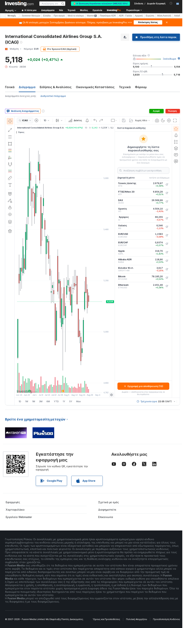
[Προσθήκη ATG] (166, 184)
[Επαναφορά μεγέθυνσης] (74, 388)
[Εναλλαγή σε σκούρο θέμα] (163, 120)
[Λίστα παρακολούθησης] (176, 129)
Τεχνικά (125, 87)
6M (48, 401)
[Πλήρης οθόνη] (175, 120)
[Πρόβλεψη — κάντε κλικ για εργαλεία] (10, 171)
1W (26, 401)
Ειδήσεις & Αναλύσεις (56, 87)
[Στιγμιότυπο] (157, 120)
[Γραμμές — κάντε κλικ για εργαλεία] (10, 130)
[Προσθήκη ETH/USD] (166, 286)
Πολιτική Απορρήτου (136, 619)
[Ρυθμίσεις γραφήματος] (169, 120)
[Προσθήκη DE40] (166, 201)
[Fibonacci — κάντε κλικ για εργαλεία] (10, 150)
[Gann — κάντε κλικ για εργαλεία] (10, 157)
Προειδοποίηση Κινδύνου (166, 619)
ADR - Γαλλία (125, 15)
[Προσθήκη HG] (166, 226)
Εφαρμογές (13, 502)
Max (78, 401)
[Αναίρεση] (95, 120)
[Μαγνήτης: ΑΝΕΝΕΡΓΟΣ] (10, 194)
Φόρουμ (141, 87)
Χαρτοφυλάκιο (15, 509)
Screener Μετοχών (31, 15)
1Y (64, 401)
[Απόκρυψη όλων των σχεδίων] (10, 214)
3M (40, 401)
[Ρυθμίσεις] (111, 395)
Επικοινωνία (105, 517)
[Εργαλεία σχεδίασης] (16, 261)
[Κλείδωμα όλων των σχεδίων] (10, 207)
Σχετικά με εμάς (108, 502)
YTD (56, 401)
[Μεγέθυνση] (59, 388)
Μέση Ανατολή (164, 15)
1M (33, 401)
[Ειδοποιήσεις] (176, 135)
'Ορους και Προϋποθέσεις (106, 619)
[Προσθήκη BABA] (166, 260)
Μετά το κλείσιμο (76, 15)
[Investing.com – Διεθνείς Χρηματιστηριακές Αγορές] (19, 3)
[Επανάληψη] (101, 120)
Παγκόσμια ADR (108, 15)
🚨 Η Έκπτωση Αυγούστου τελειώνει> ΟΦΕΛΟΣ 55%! (100, 3)
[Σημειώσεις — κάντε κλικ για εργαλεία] (10, 185)
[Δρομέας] (10, 121)
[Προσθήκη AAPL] (166, 252)
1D (20, 401)
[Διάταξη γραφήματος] (114, 120)
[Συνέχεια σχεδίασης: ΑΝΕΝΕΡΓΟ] (10, 200)
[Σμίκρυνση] (55, 388)
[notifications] (171, 3)
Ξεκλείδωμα (169, 58)
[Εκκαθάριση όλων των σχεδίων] (10, 231)
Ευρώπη (150, 15)
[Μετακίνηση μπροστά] (69, 388)
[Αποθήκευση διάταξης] (123, 120)
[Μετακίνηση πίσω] (64, 388)
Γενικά (9, 87)
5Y (70, 401)
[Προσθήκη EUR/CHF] (166, 243)
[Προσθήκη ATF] (166, 193)
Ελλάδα (47, 15)
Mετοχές (12, 15)
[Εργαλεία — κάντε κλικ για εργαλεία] (10, 178)
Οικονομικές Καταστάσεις (95, 87)
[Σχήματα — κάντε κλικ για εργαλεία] (10, 144)
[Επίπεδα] (10, 222)
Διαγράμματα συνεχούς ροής (20, 96)
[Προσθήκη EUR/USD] (166, 235)
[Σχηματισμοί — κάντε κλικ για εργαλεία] (10, 164)
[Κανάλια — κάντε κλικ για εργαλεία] (10, 137)
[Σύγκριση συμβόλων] (36, 120)
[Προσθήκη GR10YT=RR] (166, 269)
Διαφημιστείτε (107, 509)
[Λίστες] (176, 142)
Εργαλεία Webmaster (19, 517)
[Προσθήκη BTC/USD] (166, 277)
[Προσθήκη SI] (166, 218)
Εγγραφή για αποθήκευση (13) (145, 386)
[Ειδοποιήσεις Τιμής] (87, 120)
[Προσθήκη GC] (166, 209)
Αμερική (139, 15)
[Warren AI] (176, 161)
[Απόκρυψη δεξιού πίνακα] (114, 261)
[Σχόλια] (176, 155)
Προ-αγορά (59, 15)
